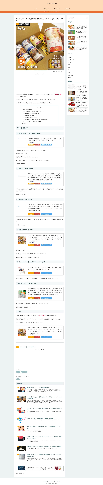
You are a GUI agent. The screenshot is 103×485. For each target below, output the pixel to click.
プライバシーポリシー (48, 481)
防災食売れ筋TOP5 (27, 109)
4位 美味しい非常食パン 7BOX (31, 117)
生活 (18, 346)
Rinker (33, 142)
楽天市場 (37, 144)
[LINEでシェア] (24, 372)
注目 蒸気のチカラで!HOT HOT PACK (33, 121)
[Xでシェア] (17, 372)
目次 (38, 107)
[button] (26, 372)
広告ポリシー (56, 481)
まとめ (24, 123)
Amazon (31, 144)
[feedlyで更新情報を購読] (17, 379)
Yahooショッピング (46, 144)
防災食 (34, 346)
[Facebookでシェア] (19, 372)
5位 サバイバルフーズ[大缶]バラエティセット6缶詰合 (36, 119)
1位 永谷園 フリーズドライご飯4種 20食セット (35, 111)
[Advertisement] (40, 83)
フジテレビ (29, 346)
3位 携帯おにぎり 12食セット (31, 115)
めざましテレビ (23, 346)
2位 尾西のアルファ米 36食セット (32, 113)
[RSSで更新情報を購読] (19, 379)
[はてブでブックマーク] (22, 372)
